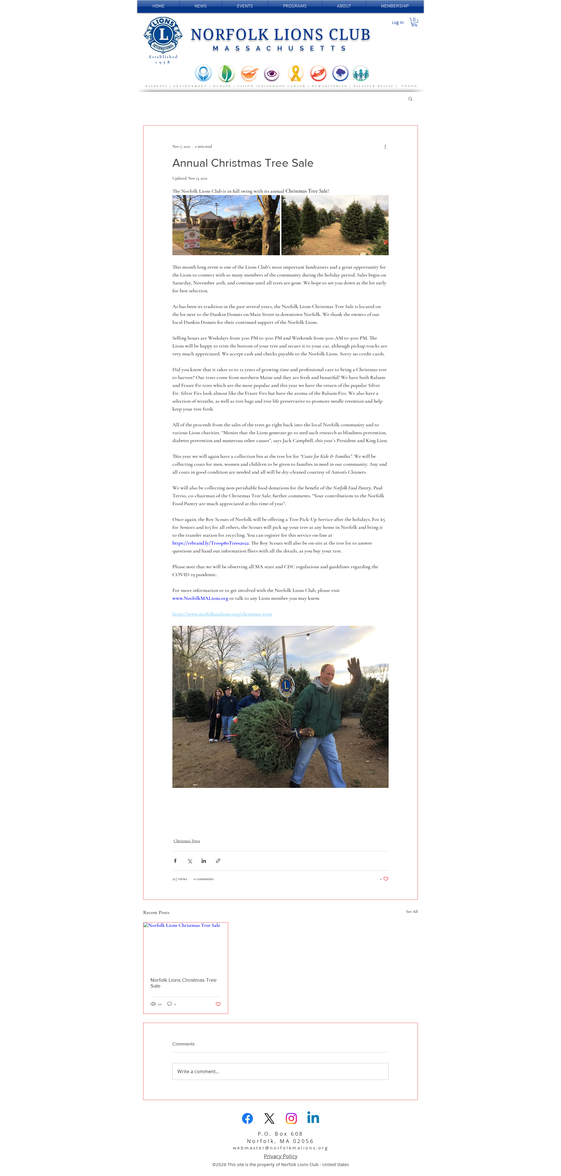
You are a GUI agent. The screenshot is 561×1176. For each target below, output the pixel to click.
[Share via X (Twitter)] (189, 861)
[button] (414, 22)
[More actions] (385, 146)
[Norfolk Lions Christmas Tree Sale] (185, 946)
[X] (269, 1118)
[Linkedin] (313, 1118)
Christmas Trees (187, 840)
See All (412, 911)
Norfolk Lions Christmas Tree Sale (183, 983)
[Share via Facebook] (175, 861)
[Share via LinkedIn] (204, 861)
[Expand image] (226, 225)
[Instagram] (291, 1118)
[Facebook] (247, 1118)
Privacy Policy (280, 1156)
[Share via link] (218, 861)
